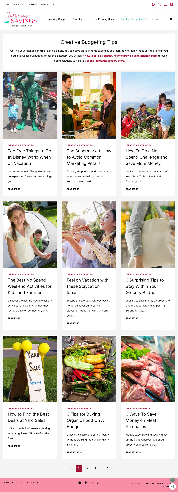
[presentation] (30, 105)
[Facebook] (153, 4)
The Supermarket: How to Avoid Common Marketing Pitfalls (89, 157)
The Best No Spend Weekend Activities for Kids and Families (29, 286)
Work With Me (48, 4)
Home (8, 4)
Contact (32, 4)
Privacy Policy (10, 482)
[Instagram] (165, 4)
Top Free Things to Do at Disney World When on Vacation (29, 157)
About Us (19, 4)
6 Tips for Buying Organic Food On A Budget (85, 420)
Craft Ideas (79, 19)
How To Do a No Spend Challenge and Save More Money (147, 157)
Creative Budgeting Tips (134, 19)
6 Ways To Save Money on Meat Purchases (141, 420)
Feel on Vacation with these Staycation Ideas (88, 286)
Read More (15, 189)
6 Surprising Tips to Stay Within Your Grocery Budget (145, 286)
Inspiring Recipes (57, 19)
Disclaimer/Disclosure (28, 482)
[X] (159, 4)
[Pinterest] (172, 4)
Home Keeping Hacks (103, 19)
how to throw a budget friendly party (136, 55)
